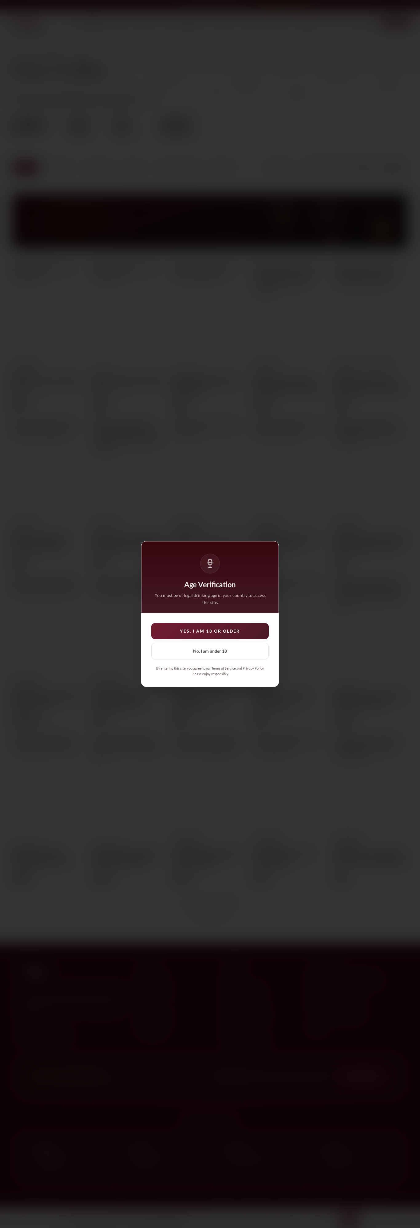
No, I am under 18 (210, 651)
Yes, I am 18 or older (210, 631)
